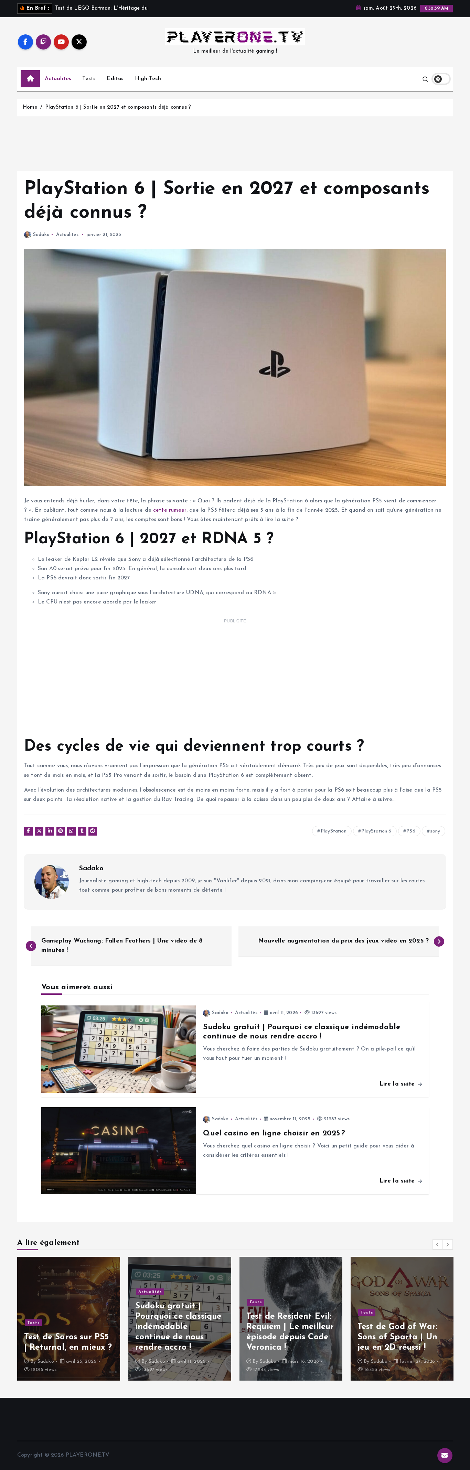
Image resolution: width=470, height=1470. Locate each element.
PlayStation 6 (376, 831)
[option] (68, 1319)
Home (30, 107)
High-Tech (148, 78)
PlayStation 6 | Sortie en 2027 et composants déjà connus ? (118, 107)
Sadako (41, 234)
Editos (115, 78)
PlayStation (333, 831)
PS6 (410, 831)
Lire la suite (398, 1084)
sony (435, 831)
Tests (89, 78)
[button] (437, 1244)
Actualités (58, 78)
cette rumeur (169, 510)
